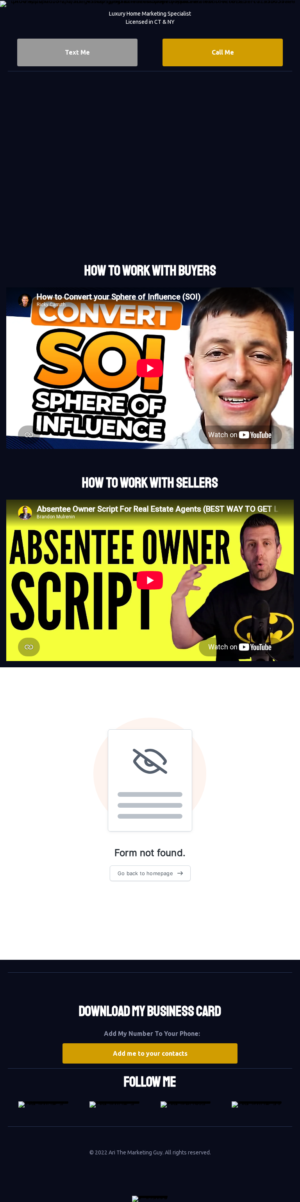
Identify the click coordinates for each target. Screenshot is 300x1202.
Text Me (77, 52)
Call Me (223, 52)
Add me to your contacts (150, 1053)
